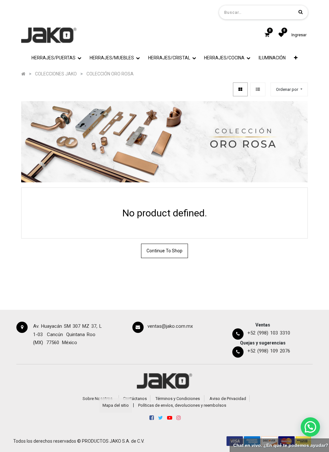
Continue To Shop (164, 250)
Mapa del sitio (115, 405)
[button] (296, 57)
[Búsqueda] (300, 12)
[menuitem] (272, 57)
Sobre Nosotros (97, 398)
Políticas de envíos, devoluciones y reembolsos (182, 405)
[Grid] (240, 89)
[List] (257, 89)
